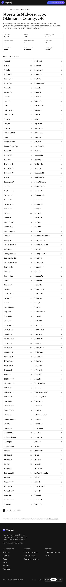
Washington (7, 569)
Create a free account (52, 552)
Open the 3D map (30, 555)
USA (4, 9)
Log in (47, 555)
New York (6, 566)
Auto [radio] (54, 579)
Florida (5, 562)
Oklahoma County (15, 9)
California (6, 555)
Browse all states (53, 518)
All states (6, 552)
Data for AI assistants (31, 559)
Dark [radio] (60, 579)
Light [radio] (48, 579)
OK (7, 9)
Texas (5, 559)
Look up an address (57, 2)
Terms (40, 579)
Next (18, 510)
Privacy (34, 579)
